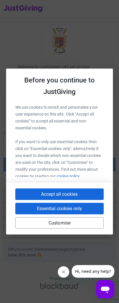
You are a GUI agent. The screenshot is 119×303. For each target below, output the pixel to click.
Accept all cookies (59, 194)
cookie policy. (69, 176)
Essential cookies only (59, 208)
